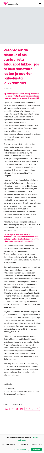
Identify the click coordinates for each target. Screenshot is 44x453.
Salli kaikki (36, 449)
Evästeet (7, 409)
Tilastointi (24, 444)
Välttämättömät (10, 444)
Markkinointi (37, 444)
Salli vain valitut (22, 449)
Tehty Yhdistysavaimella (32, 409)
